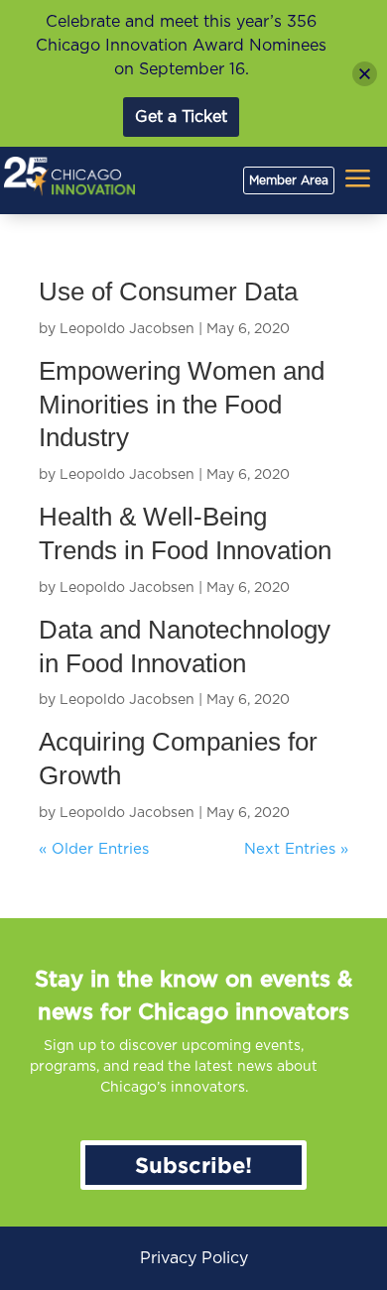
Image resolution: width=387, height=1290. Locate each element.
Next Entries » (296, 849)
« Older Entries (94, 849)
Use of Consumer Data (168, 291)
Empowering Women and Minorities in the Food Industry (181, 404)
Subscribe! (193, 1164)
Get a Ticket (181, 117)
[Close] (364, 73)
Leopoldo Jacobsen (127, 329)
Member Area (288, 180)
